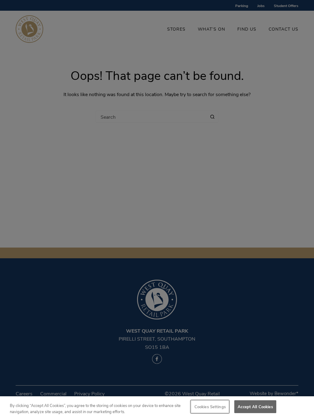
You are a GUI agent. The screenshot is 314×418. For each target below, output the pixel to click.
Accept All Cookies (255, 406)
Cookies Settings (210, 406)
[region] (157, 407)
